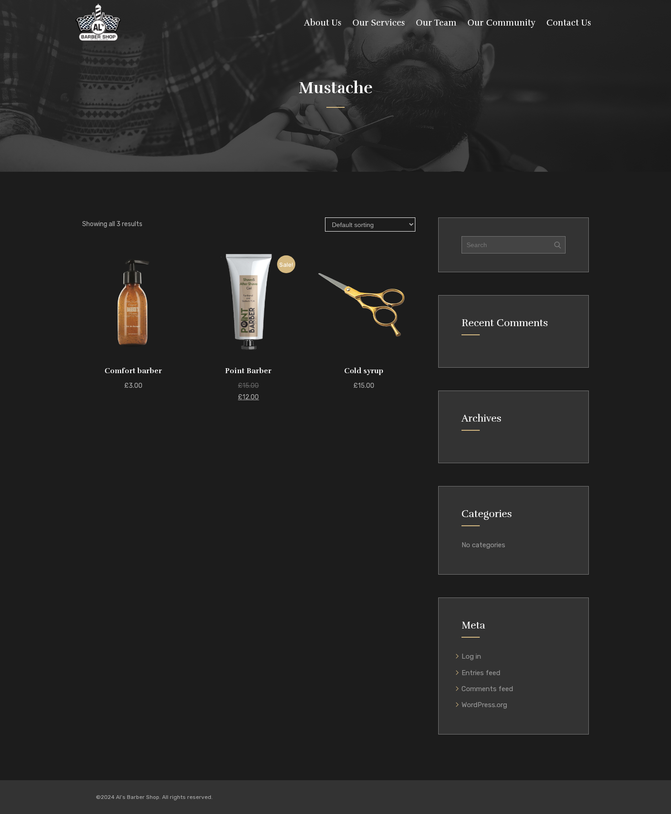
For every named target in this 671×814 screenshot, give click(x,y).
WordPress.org (484, 705)
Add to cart (133, 350)
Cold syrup (363, 370)
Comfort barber (133, 370)
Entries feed (480, 673)
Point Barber (248, 370)
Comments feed (487, 689)
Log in (471, 656)
